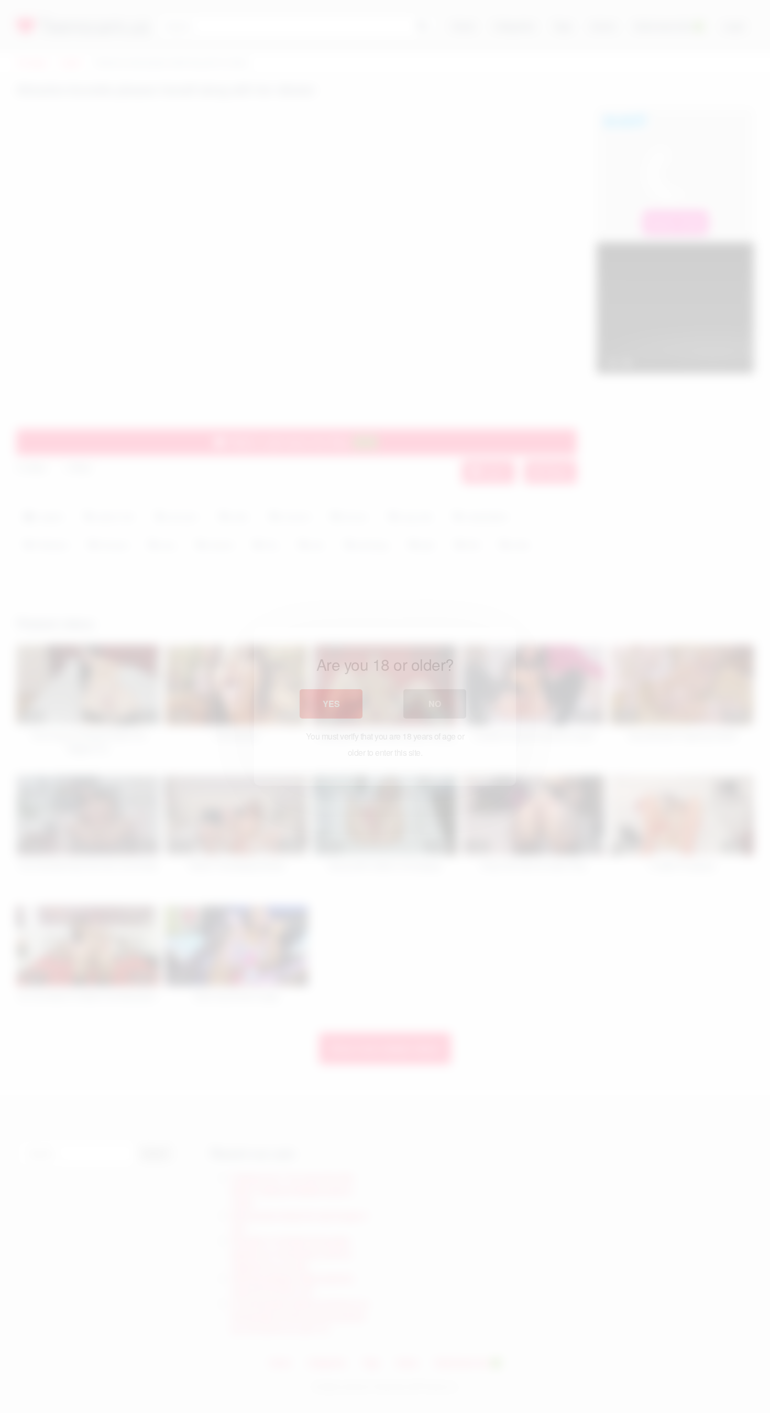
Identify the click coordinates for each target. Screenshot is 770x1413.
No (434, 704)
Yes (331, 704)
